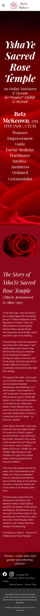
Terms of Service (16, 584)
